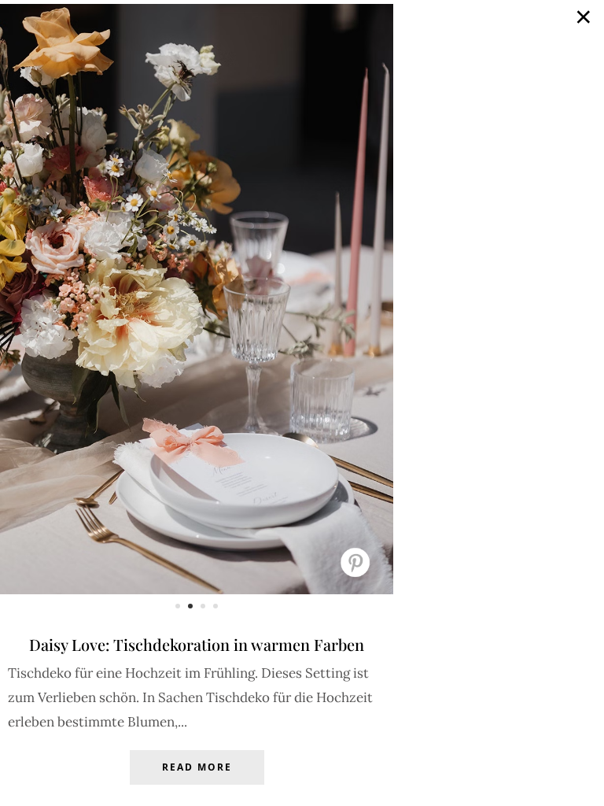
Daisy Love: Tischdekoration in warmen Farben (196, 644)
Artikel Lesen (196, 779)
